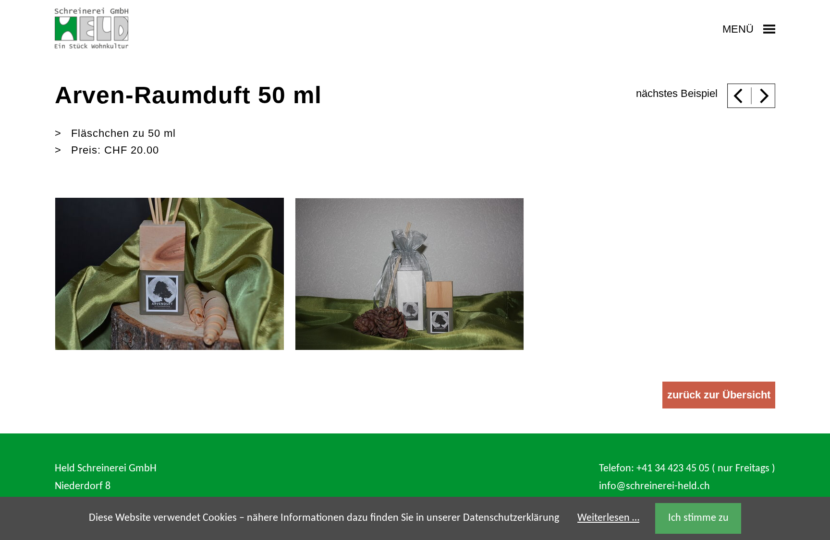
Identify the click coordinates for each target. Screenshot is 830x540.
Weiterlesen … (608, 518)
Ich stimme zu (698, 518)
